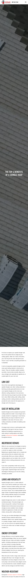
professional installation (12, 435)
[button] (26, 2)
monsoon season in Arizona (14, 574)
